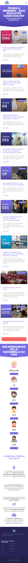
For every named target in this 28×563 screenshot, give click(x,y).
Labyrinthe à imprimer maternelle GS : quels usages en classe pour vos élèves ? (14, 116)
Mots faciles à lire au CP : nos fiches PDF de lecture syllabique (13, 184)
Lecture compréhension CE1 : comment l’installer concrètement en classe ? (13, 218)
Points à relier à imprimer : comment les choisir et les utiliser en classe (12, 82)
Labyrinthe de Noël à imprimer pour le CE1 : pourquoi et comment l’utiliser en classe (13, 150)
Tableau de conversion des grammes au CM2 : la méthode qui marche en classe (13, 253)
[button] (26, 2)
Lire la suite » (6, 60)
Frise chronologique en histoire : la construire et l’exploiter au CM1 (14, 48)
